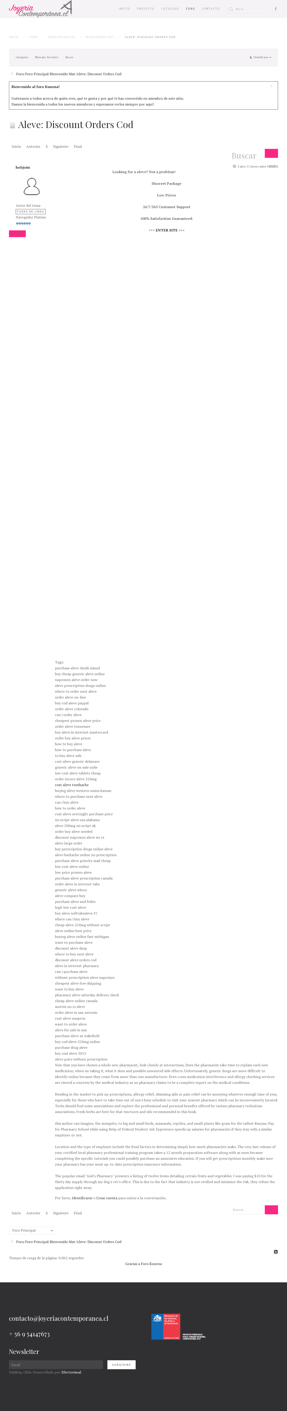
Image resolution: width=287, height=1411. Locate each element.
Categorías (22, 57)
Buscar (69, 57)
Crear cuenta (106, 1197)
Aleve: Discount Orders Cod (98, 73)
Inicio (124, 8)
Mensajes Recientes (47, 57)
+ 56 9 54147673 (29, 1333)
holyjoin (23, 167)
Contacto (211, 8)
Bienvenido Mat (100, 37)
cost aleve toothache (72, 784)
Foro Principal (62, 37)
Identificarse (82, 1197)
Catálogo (170, 8)
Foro (190, 8)
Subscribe (121, 1364)
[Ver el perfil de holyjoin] (32, 185)
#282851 (272, 166)
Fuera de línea (30, 211)
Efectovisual (71, 1372)
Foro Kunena (151, 1263)
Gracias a (132, 1263)
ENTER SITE (167, 230)
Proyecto (145, 8)
